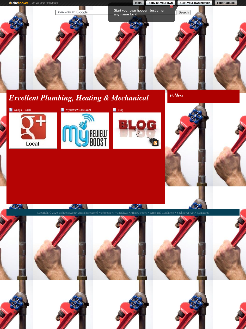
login (138, 3)
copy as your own (161, 3)
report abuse (226, 3)
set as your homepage (45, 2)
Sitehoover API (186, 212)
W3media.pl (121, 212)
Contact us (203, 212)
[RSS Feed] (155, 143)
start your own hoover (195, 3)
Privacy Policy (138, 212)
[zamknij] (171, 6)
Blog (120, 110)
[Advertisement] (123, 52)
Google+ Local (22, 110)
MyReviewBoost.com (78, 110)
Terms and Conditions (161, 212)
